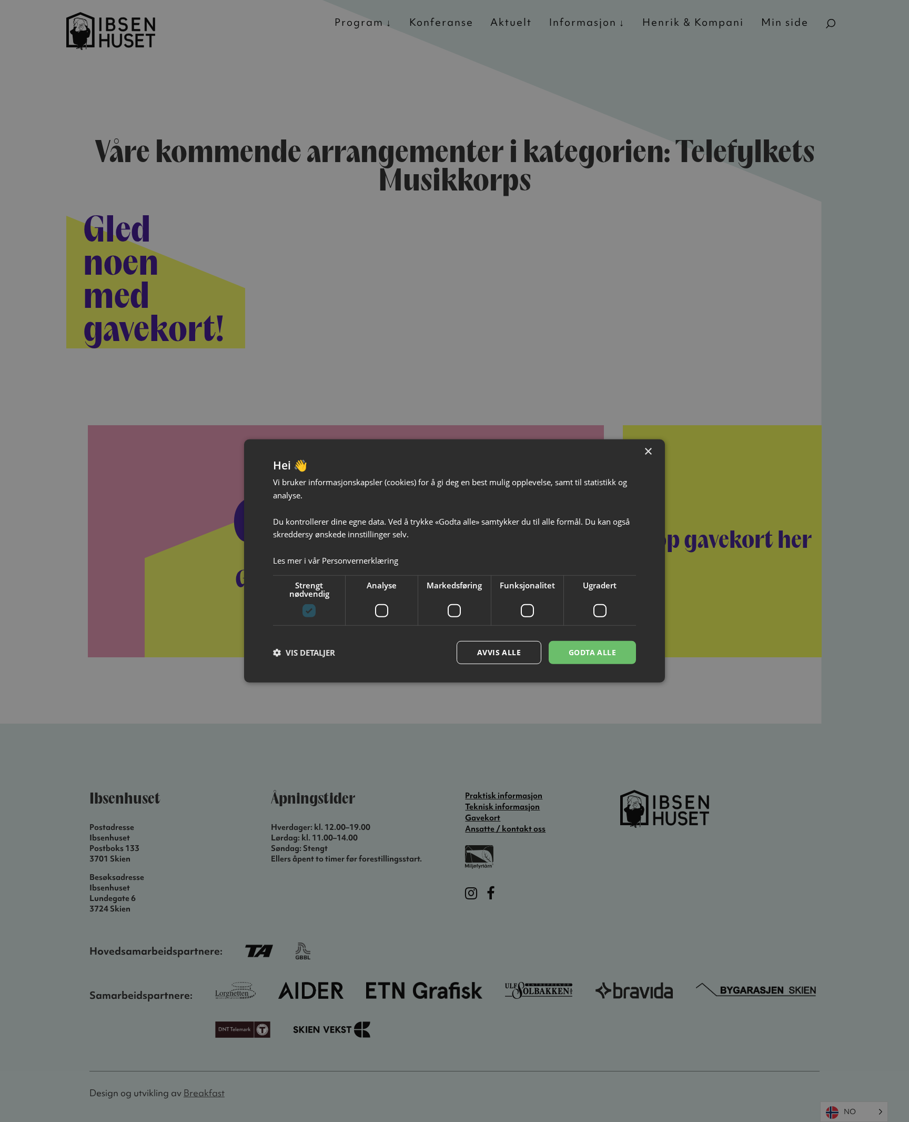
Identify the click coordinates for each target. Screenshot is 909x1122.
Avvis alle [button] (499, 652)
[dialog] (454, 561)
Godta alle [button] (592, 652)
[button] (304, 652)
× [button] (648, 452)
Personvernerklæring (360, 560)
